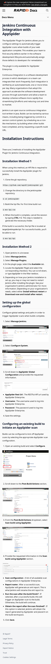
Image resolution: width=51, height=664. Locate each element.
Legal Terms (7, 638)
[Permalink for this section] (21, 33)
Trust (5, 653)
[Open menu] (4, 10)
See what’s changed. (39, 5)
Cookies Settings (9, 657)
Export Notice (8, 648)
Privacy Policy (8, 643)
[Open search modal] (47, 10)
